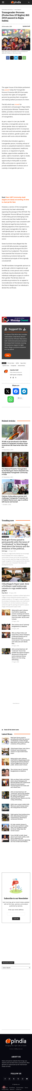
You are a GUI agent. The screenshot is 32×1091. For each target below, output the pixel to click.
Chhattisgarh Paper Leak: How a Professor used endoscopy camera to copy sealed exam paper (15, 587)
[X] (12, 58)
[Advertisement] (16, 681)
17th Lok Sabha (10, 363)
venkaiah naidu (21, 365)
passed (7, 90)
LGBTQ (17, 363)
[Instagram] (13, 377)
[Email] (20, 58)
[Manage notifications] (3, 1087)
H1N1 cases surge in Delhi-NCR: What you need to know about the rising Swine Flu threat (20, 806)
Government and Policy (7, 9)
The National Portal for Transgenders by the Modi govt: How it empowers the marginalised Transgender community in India (15, 471)
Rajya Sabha (23, 363)
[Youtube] (27, 1079)
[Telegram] (16, 58)
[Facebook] (8, 58)
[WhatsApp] (24, 58)
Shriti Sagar (4, 551)
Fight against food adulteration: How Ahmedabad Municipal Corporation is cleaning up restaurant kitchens (20, 816)
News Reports (18, 9)
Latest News (7, 734)
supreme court (5, 365)
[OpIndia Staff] (6, 374)
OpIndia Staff (26, 26)
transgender (13, 365)
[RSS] (14, 1079)
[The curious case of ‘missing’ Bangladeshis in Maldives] (6, 627)
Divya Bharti (5, 593)
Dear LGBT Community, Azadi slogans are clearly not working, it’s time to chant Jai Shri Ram (15, 199)
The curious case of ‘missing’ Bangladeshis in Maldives (20, 626)
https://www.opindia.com (16, 372)
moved (17, 104)
